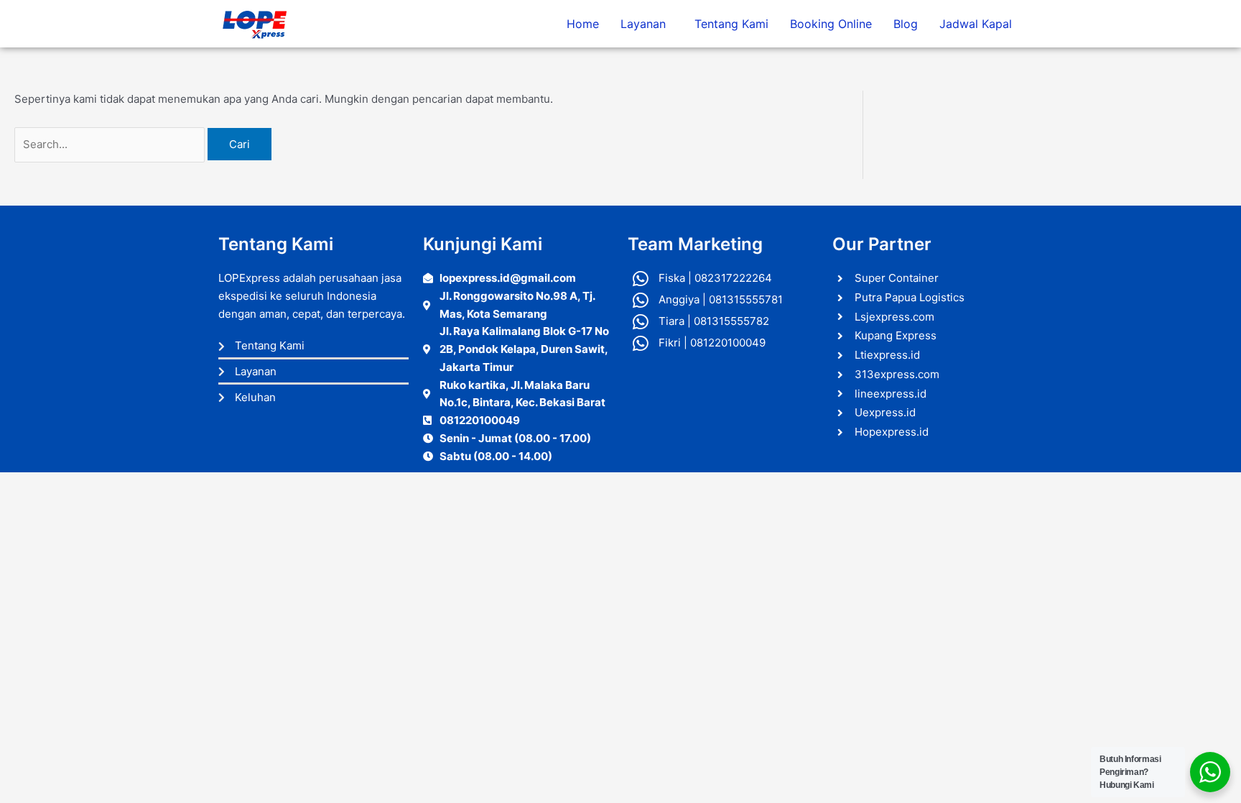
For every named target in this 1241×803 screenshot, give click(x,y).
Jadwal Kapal (975, 24)
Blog (905, 24)
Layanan (643, 24)
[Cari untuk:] (111, 144)
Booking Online (831, 24)
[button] (647, 23)
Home (583, 24)
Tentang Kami (731, 24)
